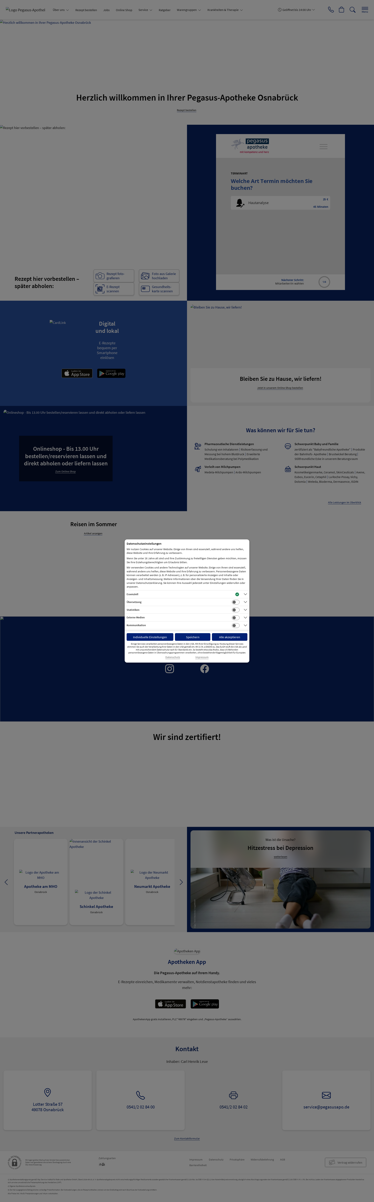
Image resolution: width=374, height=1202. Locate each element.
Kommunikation (136, 625)
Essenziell (132, 594)
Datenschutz (172, 657)
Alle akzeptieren (229, 637)
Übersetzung (134, 602)
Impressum (202, 657)
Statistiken (133, 610)
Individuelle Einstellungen (150, 637)
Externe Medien (136, 617)
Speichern (192, 637)
